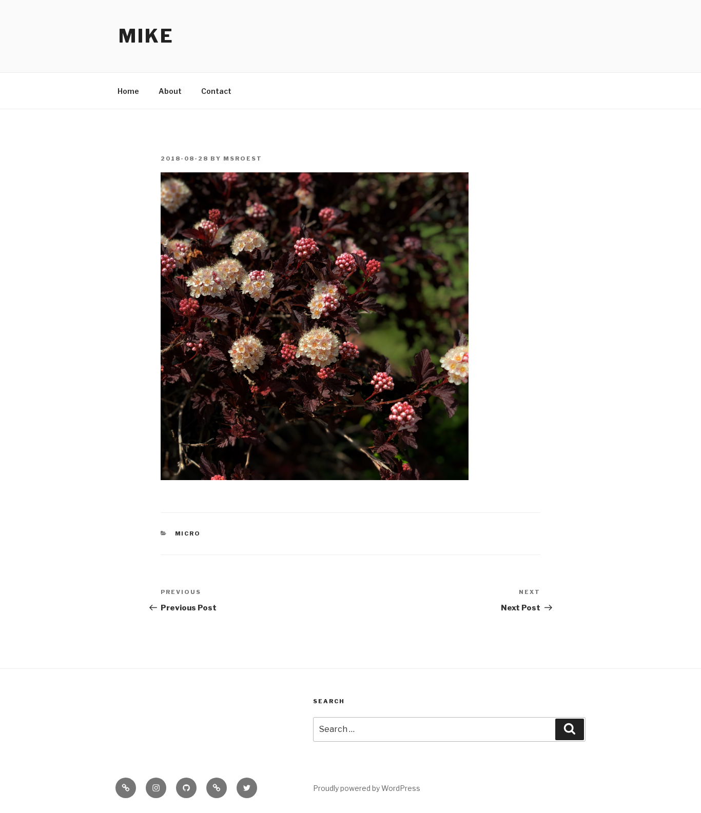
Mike (146, 36)
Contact (216, 91)
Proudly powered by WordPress (366, 788)
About (170, 91)
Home (128, 91)
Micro (188, 533)
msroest (242, 158)
